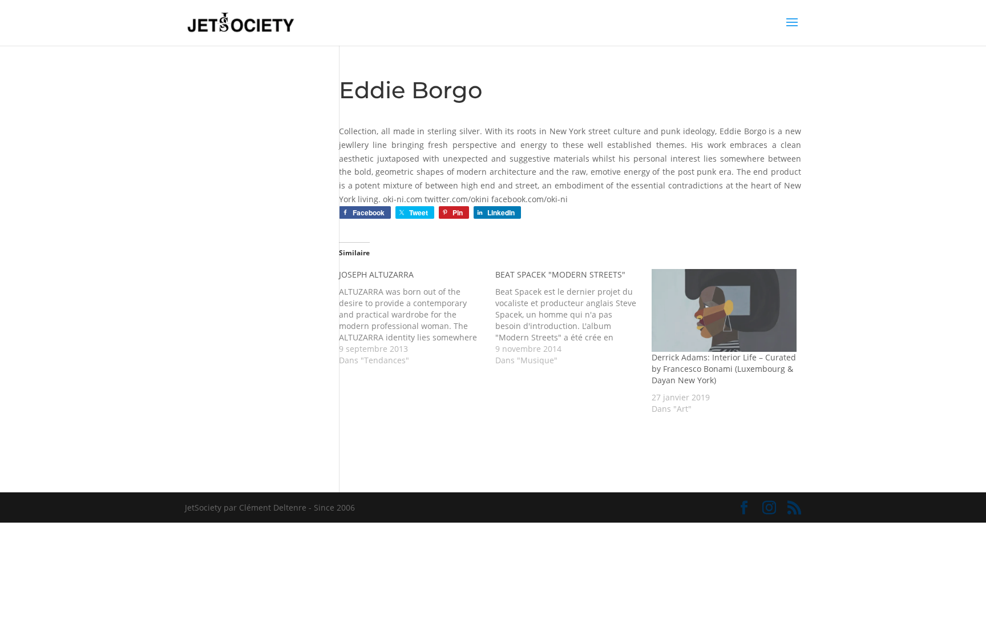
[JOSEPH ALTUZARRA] (417, 317)
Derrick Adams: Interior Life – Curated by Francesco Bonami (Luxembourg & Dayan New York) (724, 369)
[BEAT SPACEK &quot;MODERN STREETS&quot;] (573, 317)
